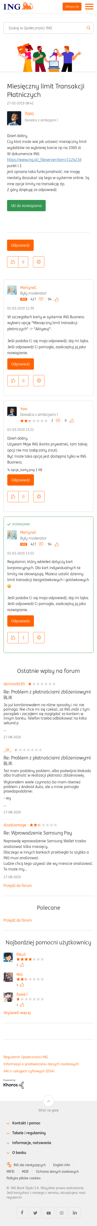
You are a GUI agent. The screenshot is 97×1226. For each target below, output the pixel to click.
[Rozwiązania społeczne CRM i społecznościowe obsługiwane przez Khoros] (14, 1083)
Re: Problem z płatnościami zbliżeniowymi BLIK (47, 694)
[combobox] (48, 28)
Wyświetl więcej (17, 1012)
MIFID (10, 1171)
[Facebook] (22, 1212)
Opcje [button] (38, 262)
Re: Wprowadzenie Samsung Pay (38, 833)
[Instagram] (61, 1212)
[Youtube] (48, 1212)
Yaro (29, 113)
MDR (25, 1171)
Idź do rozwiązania (26, 205)
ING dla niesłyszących (30, 1165)
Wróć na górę (48, 1110)
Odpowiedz (20, 245)
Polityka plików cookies (23, 1178)
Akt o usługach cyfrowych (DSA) (29, 1071)
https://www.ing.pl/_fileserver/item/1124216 (44, 159)
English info (61, 1165)
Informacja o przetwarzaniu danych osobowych (41, 1064)
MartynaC (28, 287)
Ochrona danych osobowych (57, 1171)
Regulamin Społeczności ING (26, 1057)
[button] (12, 262)
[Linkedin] (75, 1212)
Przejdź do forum (18, 885)
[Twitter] (35, 1212)
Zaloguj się (72, 6)
